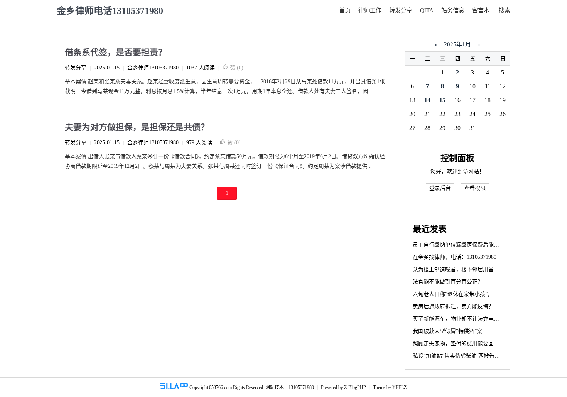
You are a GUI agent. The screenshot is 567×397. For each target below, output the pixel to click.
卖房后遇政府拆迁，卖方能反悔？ (453, 306)
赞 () (236, 68)
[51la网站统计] (174, 387)
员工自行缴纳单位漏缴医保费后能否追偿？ (464, 245)
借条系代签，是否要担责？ (116, 52)
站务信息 (452, 10)
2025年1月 (457, 44)
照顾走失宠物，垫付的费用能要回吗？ (459, 343)
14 (427, 100)
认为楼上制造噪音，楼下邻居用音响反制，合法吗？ (475, 269)
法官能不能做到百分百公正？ (448, 282)
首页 (345, 10)
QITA (427, 10)
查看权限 (475, 188)
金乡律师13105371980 (153, 68)
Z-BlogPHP (355, 387)
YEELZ (399, 387)
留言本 (480, 10)
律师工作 (369, 10)
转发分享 (400, 10)
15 (442, 100)
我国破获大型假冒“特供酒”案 (447, 331)
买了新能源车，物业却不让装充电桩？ (459, 319)
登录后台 (440, 188)
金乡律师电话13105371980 (110, 11)
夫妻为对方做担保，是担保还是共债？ (137, 127)
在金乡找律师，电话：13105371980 (454, 257)
